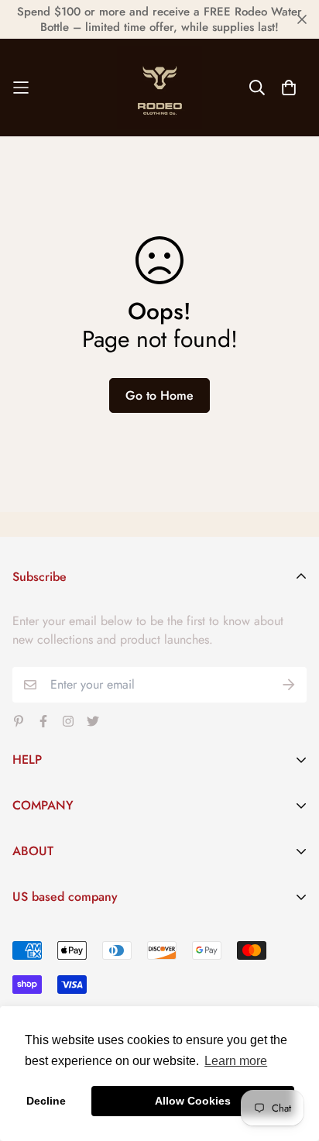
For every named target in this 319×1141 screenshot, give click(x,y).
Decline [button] (46, 1101)
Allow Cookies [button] (193, 1101)
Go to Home (159, 395)
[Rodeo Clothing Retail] (159, 87)
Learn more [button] (235, 1060)
